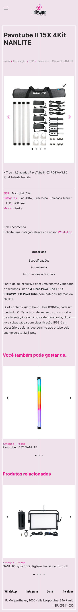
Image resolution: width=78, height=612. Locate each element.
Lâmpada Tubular (60, 198)
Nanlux (21, 562)
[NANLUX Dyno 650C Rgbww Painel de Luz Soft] (39, 521)
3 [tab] (42, 455)
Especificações (39, 260)
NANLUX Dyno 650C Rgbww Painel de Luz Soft (35, 566)
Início (7, 61)
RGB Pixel (19, 203)
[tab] (39, 251)
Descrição (39, 252)
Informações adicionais (39, 274)
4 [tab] (44, 574)
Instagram (32, 591)
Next (70, 116)
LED (31, 61)
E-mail (50, 591)
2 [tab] (39, 455)
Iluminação (19, 61)
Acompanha (39, 267)
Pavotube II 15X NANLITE (20, 447)
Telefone (68, 591)
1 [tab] (35, 455)
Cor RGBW (25, 198)
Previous (8, 116)
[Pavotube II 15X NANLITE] (39, 402)
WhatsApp (65, 232)
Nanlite (18, 208)
